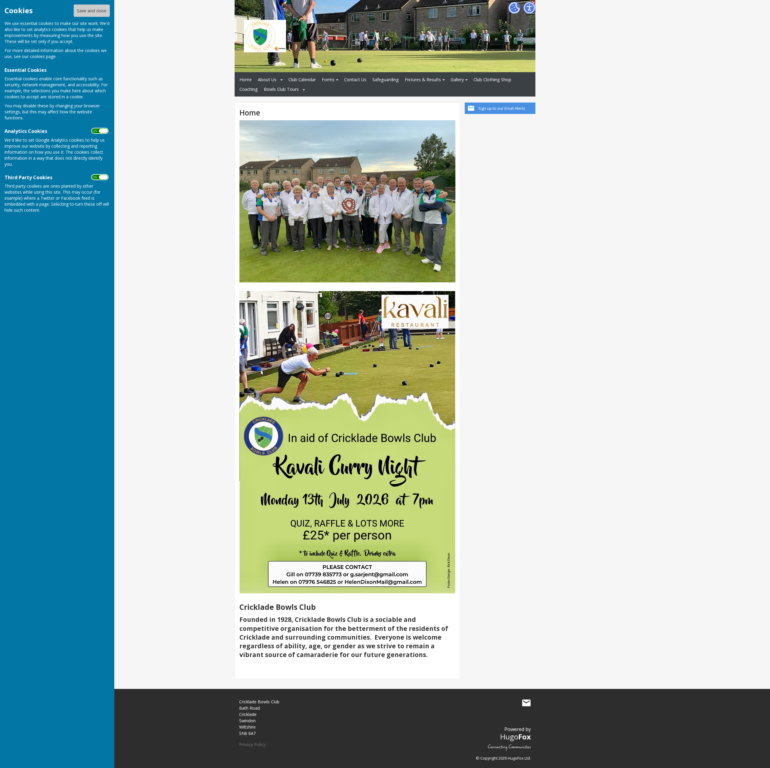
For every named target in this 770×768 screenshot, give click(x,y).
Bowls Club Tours (281, 89)
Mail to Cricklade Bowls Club (526, 703)
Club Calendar (302, 79)
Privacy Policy (252, 744)
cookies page (43, 56)
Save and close (91, 11)
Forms (328, 79)
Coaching (248, 89)
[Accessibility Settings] (529, 8)
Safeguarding (385, 79)
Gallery (457, 79)
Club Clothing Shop (492, 79)
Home (245, 79)
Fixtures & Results (423, 79)
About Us (267, 79)
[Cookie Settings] (514, 8)
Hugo (515, 737)
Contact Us (355, 79)
